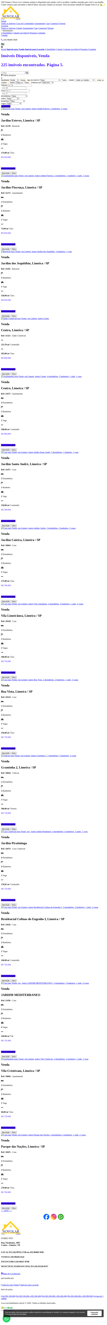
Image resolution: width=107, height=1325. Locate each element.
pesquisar (5, 106)
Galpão (19, 28)
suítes (3, 98)
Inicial (3, 49)
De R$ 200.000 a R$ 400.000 (54, 1296)
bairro (12, 82)
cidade (71, 80)
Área (3, 91)
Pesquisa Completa (37, 33)
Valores (4, 85)
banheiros (5, 101)
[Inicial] (11, 19)
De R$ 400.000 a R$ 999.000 (80, 1296)
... (3, 1211)
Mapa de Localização (11, 1274)
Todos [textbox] (64, 80)
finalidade (5, 80)
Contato (4, 35)
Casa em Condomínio (25, 23)
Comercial (54, 23)
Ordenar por (36, 82)
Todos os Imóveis (8, 23)
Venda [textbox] (22, 80)
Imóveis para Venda (15, 49)
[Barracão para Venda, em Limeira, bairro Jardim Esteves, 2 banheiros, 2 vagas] (34, 109)
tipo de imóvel (33, 80)
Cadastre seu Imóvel (20, 33)
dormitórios (5, 96)
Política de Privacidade (19, 1314)
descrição (5, 173)
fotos (14, 173)
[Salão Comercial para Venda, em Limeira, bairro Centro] (25, 318)
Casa (48, 23)
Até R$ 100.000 (8, 1296)
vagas (3, 103)
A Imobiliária (6, 33)
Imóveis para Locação (34, 49)
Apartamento (39, 23)
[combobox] (23, 80)
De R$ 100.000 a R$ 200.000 (28, 1296)
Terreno (62, 23)
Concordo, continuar (94, 1313)
